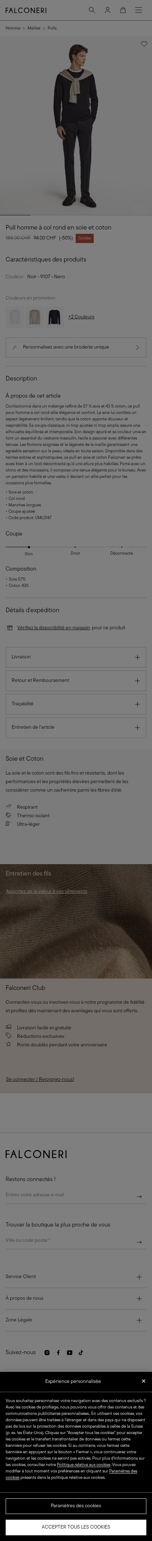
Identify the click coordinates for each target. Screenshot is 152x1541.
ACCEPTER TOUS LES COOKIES (76, 1527)
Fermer (143, 1383)
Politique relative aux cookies (83, 1465)
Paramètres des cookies (76, 1506)
